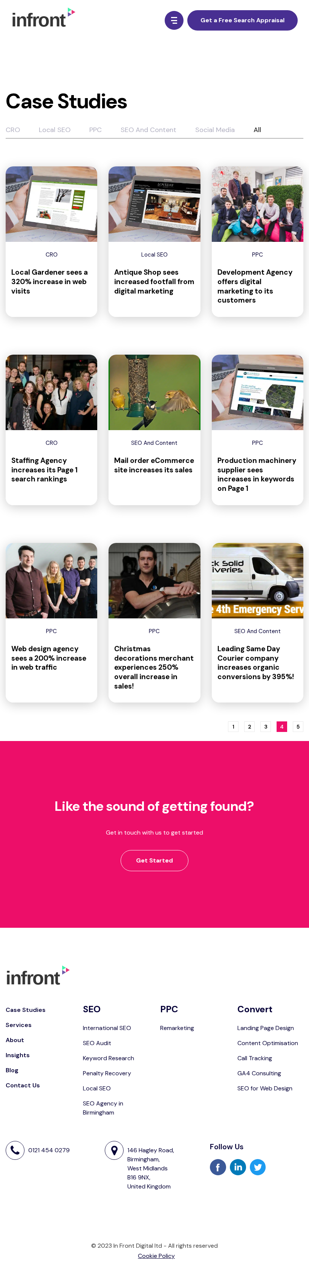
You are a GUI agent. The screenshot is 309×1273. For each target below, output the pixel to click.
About (15, 1040)
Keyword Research (108, 1058)
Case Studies (26, 1010)
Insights (18, 1055)
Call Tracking (254, 1058)
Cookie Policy (156, 1256)
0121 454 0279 (49, 1150)
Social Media (215, 129)
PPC (95, 129)
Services (19, 1025)
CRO (13, 129)
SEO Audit (97, 1043)
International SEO (107, 1028)
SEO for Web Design (264, 1088)
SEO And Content (148, 129)
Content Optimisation (267, 1043)
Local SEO (54, 129)
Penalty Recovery (107, 1073)
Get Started (154, 860)
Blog (12, 1070)
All (257, 129)
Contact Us (23, 1085)
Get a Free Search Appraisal (242, 20)
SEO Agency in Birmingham (103, 1107)
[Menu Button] (174, 20)
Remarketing (177, 1028)
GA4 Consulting (259, 1073)
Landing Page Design (265, 1028)
